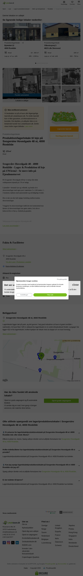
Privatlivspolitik (62, 279)
